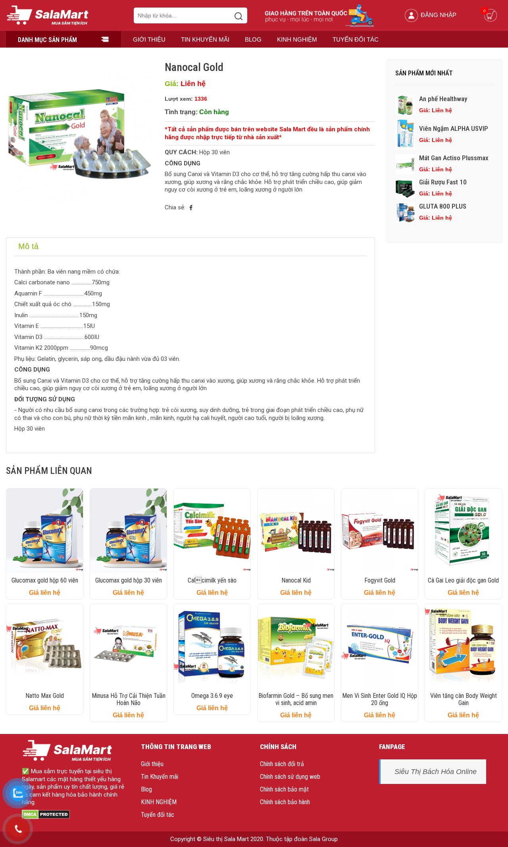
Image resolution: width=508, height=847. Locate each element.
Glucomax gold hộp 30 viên (128, 580)
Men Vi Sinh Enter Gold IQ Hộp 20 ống (379, 699)
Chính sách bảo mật (284, 789)
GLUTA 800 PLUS (442, 206)
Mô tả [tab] (28, 246)
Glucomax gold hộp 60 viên (45, 580)
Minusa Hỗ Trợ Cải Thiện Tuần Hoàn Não (128, 699)
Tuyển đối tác (356, 39)
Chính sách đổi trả (282, 764)
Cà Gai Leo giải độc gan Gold (463, 580)
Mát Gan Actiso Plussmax (454, 158)
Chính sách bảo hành (285, 802)
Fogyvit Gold (379, 580)
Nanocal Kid (296, 580)
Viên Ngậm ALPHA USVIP (453, 128)
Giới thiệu (149, 39)
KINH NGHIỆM (297, 39)
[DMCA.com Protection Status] (46, 814)
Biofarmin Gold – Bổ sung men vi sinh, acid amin (295, 699)
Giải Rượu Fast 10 (443, 182)
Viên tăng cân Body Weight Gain (463, 699)
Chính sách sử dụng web (290, 776)
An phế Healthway (443, 99)
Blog (253, 39)
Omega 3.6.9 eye (212, 695)
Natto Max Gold (44, 695)
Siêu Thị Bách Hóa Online (435, 772)
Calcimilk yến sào (212, 580)
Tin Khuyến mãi (205, 39)
